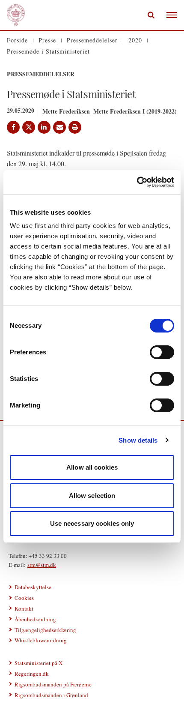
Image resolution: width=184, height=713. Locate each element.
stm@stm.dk (41, 565)
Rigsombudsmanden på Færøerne (53, 684)
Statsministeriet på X (38, 663)
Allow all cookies (92, 467)
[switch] (162, 352)
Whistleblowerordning (41, 640)
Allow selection (92, 495)
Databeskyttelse (33, 587)
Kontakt (24, 608)
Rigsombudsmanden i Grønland (51, 695)
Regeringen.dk (32, 673)
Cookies (24, 598)
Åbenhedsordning (35, 619)
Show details (138, 440)
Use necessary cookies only (92, 523)
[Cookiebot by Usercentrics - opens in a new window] (136, 182)
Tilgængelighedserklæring (45, 630)
